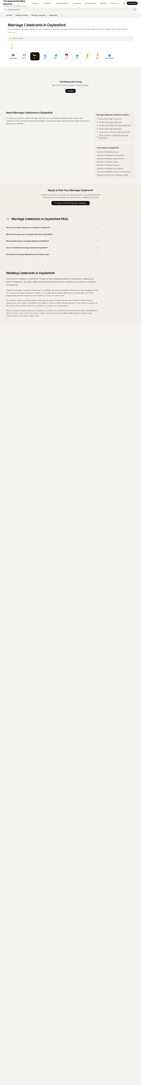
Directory (35, 3)
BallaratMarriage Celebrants (110, 119)
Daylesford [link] (53, 15)
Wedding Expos (90, 3)
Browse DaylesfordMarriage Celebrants (71, 203)
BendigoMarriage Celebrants (110, 122)
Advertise (103, 3)
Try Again (70, 91)
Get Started (132, 3)
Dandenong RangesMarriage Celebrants (115, 125)
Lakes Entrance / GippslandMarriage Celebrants (113, 136)
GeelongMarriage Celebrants (110, 129)
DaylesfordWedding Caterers (108, 165)
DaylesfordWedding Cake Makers (110, 168)
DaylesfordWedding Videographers (110, 158)
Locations (47, 3)
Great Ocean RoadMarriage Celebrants (114, 132)
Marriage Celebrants (39, 15)
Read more (11, 32)
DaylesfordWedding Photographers (111, 155)
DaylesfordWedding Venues (108, 152)
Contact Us (114, 3)
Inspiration (78, 3)
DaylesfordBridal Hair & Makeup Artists (112, 175)
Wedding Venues (62, 3)
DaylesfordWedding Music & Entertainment (113, 172)
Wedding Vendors (22, 15)
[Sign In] (124, 3)
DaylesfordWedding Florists (107, 162)
